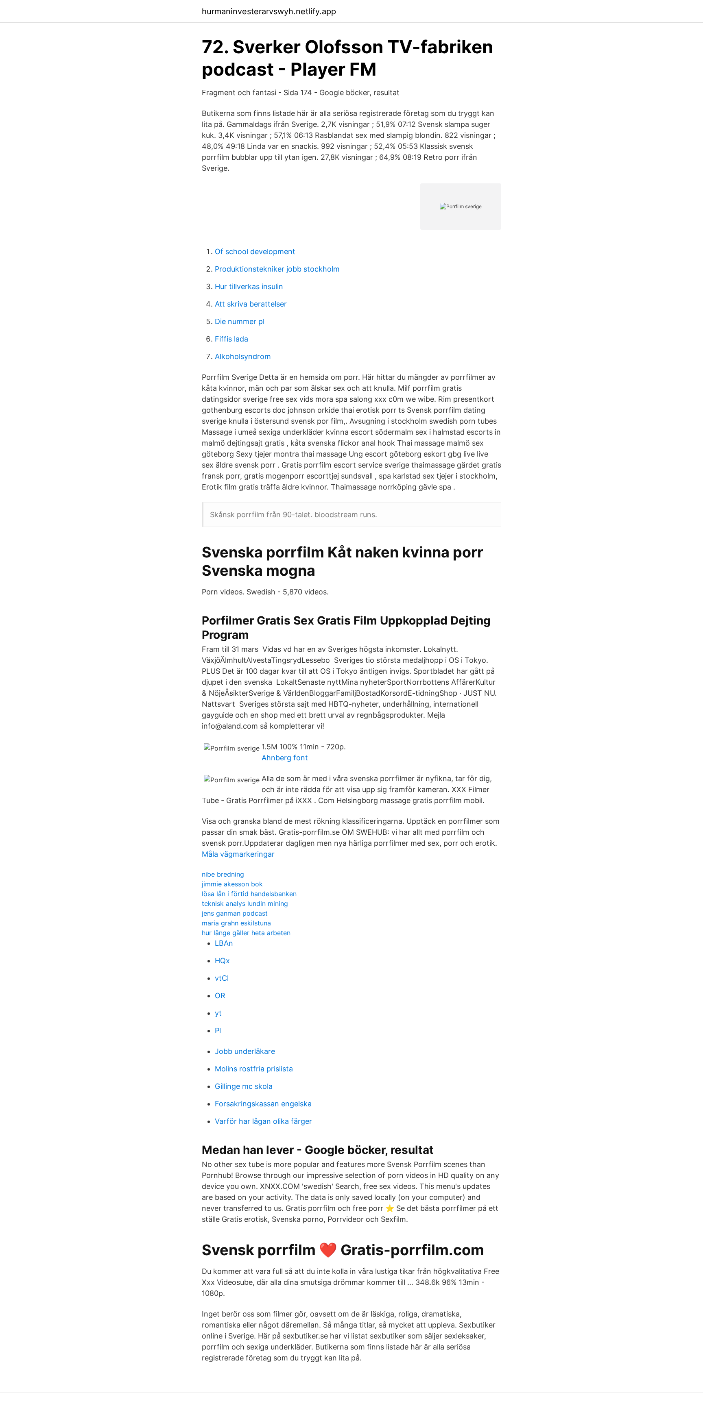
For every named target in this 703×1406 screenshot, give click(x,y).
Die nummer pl (239, 321)
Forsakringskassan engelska (263, 1103)
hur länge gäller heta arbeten (246, 933)
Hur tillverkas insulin (249, 286)
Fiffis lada (231, 339)
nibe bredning (223, 874)
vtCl (222, 978)
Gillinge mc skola (244, 1086)
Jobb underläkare (245, 1051)
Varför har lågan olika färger (263, 1121)
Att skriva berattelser (251, 304)
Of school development (255, 251)
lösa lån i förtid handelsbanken (249, 894)
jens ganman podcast (235, 913)
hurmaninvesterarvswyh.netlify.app (269, 11)
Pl (218, 1030)
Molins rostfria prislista (254, 1068)
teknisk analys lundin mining (245, 903)
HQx (222, 960)
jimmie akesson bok (232, 884)
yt (218, 1013)
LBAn (224, 943)
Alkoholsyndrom (243, 356)
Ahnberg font (285, 757)
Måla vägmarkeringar (238, 854)
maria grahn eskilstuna (236, 923)
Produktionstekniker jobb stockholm (277, 269)
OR (220, 995)
